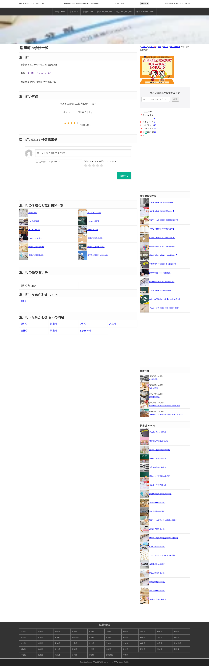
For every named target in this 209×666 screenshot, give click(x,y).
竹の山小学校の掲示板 (157, 485)
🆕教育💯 (152, 47)
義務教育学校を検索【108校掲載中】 (163, 255)
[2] (90, 165)
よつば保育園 (92, 230)
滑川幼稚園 (32, 213)
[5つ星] (77, 123)
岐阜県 (23, 643)
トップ (144, 47)
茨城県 (142, 631)
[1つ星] (65, 123)
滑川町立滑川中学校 (36, 255)
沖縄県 (125, 655)
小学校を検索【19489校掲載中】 (162, 229)
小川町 (83, 323)
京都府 (108, 643)
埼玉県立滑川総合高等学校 (97, 255)
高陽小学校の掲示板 (157, 529)
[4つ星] (74, 123)
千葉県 (40, 637)
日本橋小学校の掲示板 (157, 432)
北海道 (23, 631)
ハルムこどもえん (35, 238)
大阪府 (125, 643)
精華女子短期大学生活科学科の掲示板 (163, 538)
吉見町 (24, 330)
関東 (159, 47)
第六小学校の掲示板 (157, 511)
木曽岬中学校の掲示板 (157, 467)
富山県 (108, 637)
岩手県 (57, 631)
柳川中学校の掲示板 (157, 564)
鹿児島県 (109, 655)
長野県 (176, 637)
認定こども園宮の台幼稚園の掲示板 (163, 520)
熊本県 (57, 655)
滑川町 (24, 301)
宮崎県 (91, 655)
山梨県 (159, 637)
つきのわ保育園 (93, 221)
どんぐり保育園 (34, 230)
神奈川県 (75, 637)
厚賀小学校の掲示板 (157, 591)
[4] (98, 165)
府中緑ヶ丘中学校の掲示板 (159, 450)
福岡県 (176, 649)
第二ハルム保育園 (94, 213)
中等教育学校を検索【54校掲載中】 (163, 264)
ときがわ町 (85, 330)
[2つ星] (68, 123)
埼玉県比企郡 (175, 47)
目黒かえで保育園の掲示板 (159, 476)
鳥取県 (23, 649)
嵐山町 (53, 323)
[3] (94, 165)
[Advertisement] (165, 164)
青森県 (40, 631)
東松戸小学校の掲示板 (157, 459)
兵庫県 (142, 643)
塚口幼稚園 (153, 388)
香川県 (125, 649)
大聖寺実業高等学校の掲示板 (160, 494)
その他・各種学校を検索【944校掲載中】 (165, 308)
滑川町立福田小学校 (36, 247)
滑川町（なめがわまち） (39, 73)
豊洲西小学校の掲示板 (157, 599)
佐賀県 (23, 655)
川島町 (112, 323)
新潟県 (91, 637)
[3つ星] (71, 123)
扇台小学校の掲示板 (157, 503)
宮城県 (74, 631)
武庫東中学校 (154, 397)
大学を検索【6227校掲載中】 (160, 273)
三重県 (74, 643)
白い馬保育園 (33, 221)
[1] (86, 165)
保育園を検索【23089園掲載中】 (162, 211)
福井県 (142, 637)
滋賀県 (91, 643)
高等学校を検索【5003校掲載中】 (162, 246)
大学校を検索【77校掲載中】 (160, 290)
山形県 (108, 631)
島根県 (40, 649)
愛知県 (57, 643)
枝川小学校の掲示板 (157, 582)
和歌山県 (177, 643)
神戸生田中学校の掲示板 (158, 441)
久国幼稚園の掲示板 (157, 547)
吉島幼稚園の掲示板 (157, 573)
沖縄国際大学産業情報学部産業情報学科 (164, 406)
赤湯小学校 (153, 379)
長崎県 (40, 655)
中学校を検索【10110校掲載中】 (162, 238)
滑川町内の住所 (29, 285)
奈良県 (159, 643)
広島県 (74, 649)
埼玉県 (165, 47)
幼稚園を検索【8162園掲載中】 (161, 202)
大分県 (74, 655)
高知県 (159, 649)
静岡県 (40, 643)
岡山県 (57, 649)
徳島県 (108, 649)
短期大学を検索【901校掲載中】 (161, 282)
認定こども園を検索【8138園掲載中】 (164, 220)
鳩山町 (53, 330)
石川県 (125, 637)
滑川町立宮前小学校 (95, 238)
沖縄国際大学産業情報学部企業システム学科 (166, 414)
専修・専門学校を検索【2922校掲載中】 (165, 299)
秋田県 (91, 631)
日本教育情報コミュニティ (29, 4)
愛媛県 (142, 649)
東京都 (57, 637)
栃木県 (159, 631)
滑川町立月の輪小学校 (95, 247)
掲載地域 (104, 625)
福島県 (125, 631)
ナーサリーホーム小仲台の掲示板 (162, 555)
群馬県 (176, 631)
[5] (102, 165)
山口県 (91, 649)
